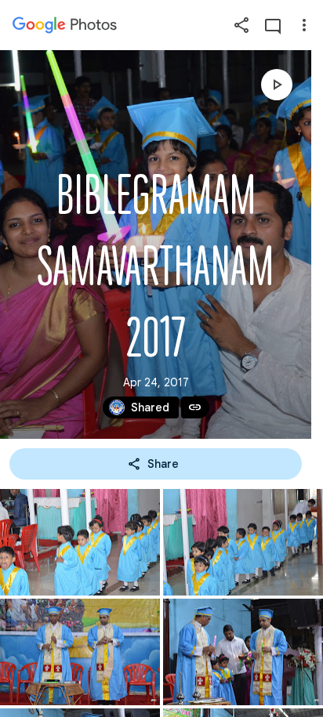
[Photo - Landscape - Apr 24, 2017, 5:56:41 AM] (80, 652)
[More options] (304, 25)
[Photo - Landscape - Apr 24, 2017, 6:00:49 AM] (243, 652)
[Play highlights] (277, 84)
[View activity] (273, 25)
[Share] (241, 25)
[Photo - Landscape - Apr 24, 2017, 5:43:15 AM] (243, 542)
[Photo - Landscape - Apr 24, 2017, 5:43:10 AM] (80, 542)
